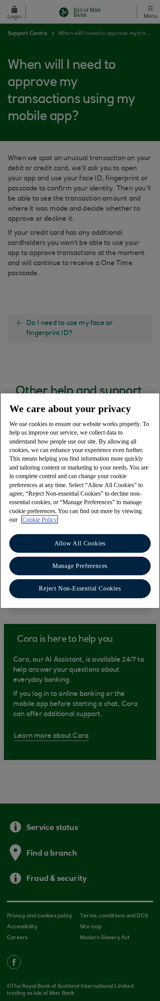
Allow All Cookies (80, 543)
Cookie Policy (39, 519)
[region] (80, 500)
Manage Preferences (80, 566)
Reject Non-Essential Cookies (80, 588)
